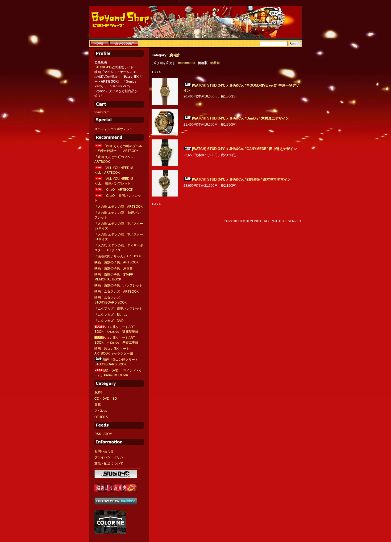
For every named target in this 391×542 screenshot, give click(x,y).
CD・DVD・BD (105, 398)
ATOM (107, 434)
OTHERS (101, 417)
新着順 (215, 63)
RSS (97, 434)
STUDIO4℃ (102, 67)
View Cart (101, 112)
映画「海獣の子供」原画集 (113, 268)
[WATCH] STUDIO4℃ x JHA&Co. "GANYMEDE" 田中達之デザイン (244, 149)
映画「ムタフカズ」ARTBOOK (116, 291)
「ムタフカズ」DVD (109, 321)
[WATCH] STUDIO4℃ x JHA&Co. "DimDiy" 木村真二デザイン (240, 118)
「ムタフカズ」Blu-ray (110, 315)
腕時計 (99, 392)
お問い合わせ (104, 451)
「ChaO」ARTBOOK (118, 189)
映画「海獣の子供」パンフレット (118, 285)
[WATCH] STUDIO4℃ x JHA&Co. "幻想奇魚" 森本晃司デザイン (241, 179)
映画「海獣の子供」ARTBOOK (116, 262)
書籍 (97, 405)
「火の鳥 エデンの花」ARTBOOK (118, 206)
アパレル (100, 411)
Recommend (186, 63)
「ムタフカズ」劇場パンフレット (118, 308)
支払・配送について (108, 463)
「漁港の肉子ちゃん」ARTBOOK (118, 256)
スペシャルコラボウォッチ (113, 129)
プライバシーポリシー (110, 457)
